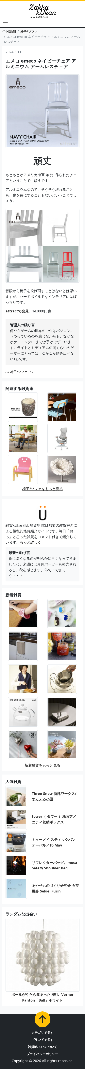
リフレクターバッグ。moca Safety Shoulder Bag (54, 865)
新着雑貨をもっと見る (42, 765)
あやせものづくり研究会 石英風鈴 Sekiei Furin (55, 888)
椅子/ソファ (29, 31)
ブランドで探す (42, 1039)
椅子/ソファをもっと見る (42, 488)
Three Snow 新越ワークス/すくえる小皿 (54, 796)
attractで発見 (17, 311)
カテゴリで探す (42, 1032)
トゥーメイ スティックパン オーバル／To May (54, 842)
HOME (11, 31)
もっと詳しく (30, 542)
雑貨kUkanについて (42, 1047)
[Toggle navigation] (5, 22)
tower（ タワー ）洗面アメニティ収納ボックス (54, 819)
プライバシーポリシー (42, 1054)
